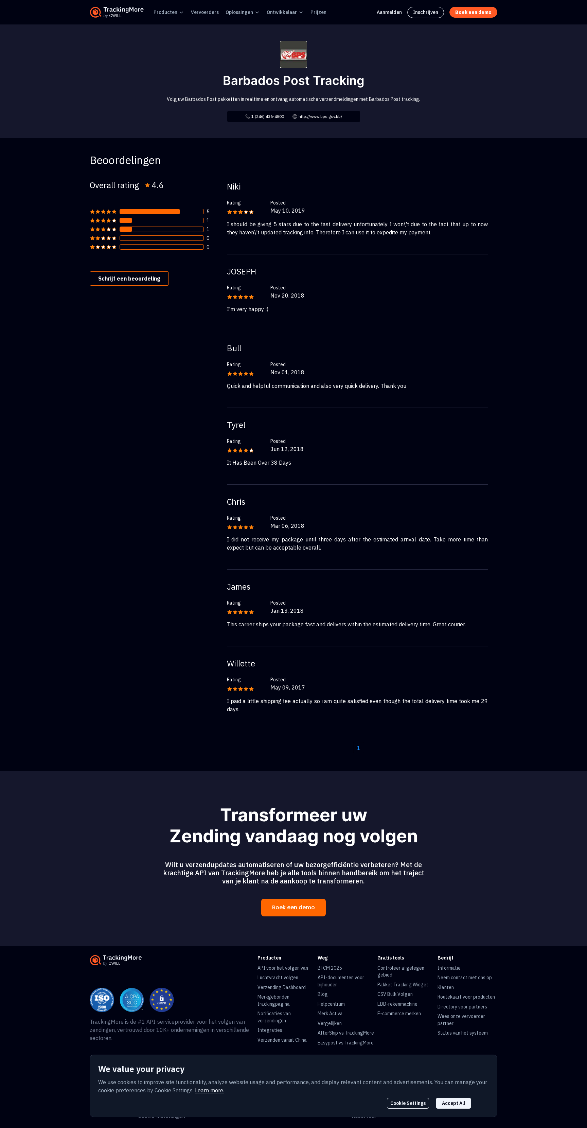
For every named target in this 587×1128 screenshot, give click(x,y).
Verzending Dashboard (281, 987)
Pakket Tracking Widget (402, 985)
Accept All (453, 1103)
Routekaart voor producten (466, 997)
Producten (165, 12)
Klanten (446, 987)
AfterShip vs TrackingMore (346, 1033)
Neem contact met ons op (465, 977)
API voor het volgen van (282, 968)
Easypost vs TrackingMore (346, 1043)
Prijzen (318, 12)
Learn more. (209, 1090)
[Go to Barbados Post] (293, 53)
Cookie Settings (408, 1103)
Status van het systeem (463, 1033)
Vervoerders (205, 12)
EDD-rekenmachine (397, 1004)
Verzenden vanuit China (282, 1040)
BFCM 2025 (330, 968)
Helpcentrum (331, 1004)
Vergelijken (330, 1023)
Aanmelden (389, 12)
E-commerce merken (399, 1013)
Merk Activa (330, 1013)
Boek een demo (293, 907)
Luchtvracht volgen (277, 977)
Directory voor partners (462, 1007)
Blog (323, 994)
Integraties (269, 1030)
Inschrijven (425, 12)
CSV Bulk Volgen (395, 994)
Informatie (449, 968)
